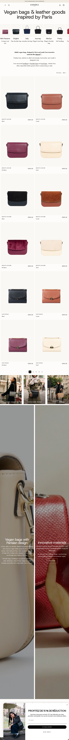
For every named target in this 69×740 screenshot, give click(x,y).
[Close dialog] (67, 705)
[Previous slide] (3, 97)
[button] (65, 73)
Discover (52, 561)
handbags (25, 64)
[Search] (9, 5)
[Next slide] (64, 34)
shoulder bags (34, 64)
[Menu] (5, 5)
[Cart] (63, 5)
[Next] (42, 371)
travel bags (44, 64)
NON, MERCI (47, 732)
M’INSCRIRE (47, 727)
